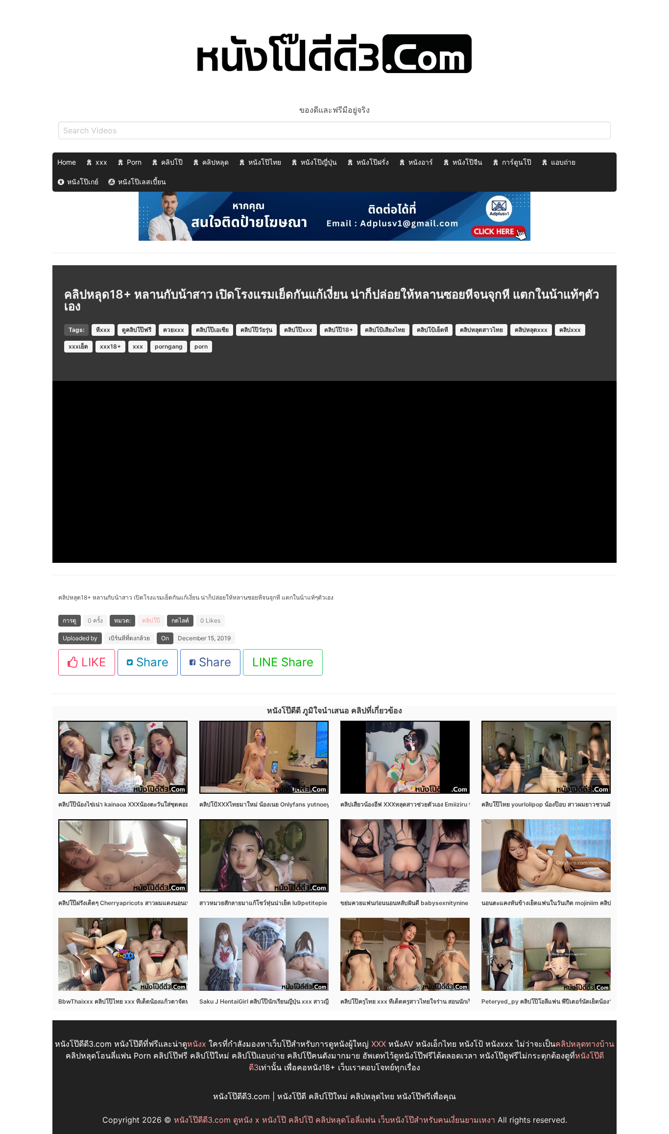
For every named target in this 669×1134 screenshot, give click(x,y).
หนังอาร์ (420, 162)
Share (150, 662)
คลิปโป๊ (172, 162)
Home (66, 162)
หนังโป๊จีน (467, 162)
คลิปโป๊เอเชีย (212, 329)
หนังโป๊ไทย (264, 162)
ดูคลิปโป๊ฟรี (136, 329)
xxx (101, 162)
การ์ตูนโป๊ (516, 162)
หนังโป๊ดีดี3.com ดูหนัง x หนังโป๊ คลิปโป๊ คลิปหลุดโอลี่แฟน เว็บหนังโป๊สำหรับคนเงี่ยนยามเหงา (334, 1120)
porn (201, 346)
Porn (134, 162)
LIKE (92, 662)
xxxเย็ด (78, 346)
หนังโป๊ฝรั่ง (373, 162)
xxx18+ (110, 346)
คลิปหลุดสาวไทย (481, 329)
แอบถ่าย (563, 162)
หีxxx (103, 329)
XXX (378, 1044)
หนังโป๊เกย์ (82, 181)
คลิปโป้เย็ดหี (432, 329)
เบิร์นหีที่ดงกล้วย (129, 638)
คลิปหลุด (215, 162)
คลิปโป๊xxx (298, 329)
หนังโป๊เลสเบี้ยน (142, 181)
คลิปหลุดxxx (531, 329)
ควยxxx (173, 329)
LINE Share (282, 662)
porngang (169, 346)
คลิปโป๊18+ (338, 329)
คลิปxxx (570, 329)
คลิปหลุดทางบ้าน (584, 1044)
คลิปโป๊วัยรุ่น (256, 329)
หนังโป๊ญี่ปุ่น (319, 162)
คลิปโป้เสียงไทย (385, 329)
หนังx (196, 1044)
